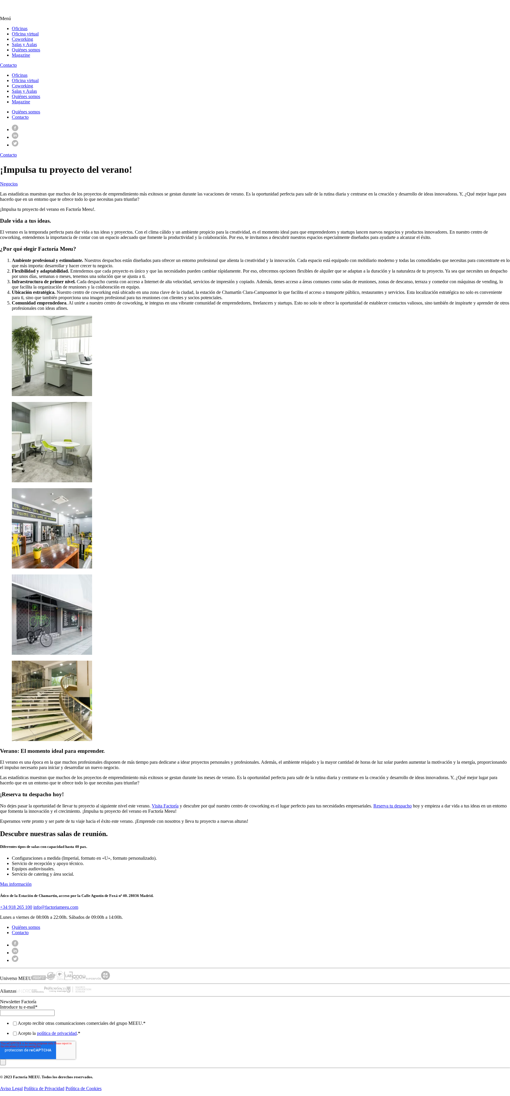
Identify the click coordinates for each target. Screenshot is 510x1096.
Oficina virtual (25, 33)
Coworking (22, 39)
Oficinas (19, 28)
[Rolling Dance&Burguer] (51, 978)
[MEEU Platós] (79, 978)
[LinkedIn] (15, 137)
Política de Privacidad (44, 1088)
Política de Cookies (84, 1088)
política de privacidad (57, 1033)
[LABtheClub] (68, 978)
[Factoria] (35, 13)
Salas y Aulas (24, 44)
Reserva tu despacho (392, 805)
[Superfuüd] (93, 978)
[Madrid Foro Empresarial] (30, 991)
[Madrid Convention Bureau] (78, 991)
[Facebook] (15, 129)
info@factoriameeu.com (55, 907)
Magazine (21, 55)
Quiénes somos (26, 49)
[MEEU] (105, 978)
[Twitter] (15, 144)
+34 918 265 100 (16, 907)
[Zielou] (60, 978)
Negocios (9, 183)
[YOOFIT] (39, 978)
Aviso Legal (11, 1088)
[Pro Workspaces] (55, 991)
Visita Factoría (165, 805)
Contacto (20, 117)
